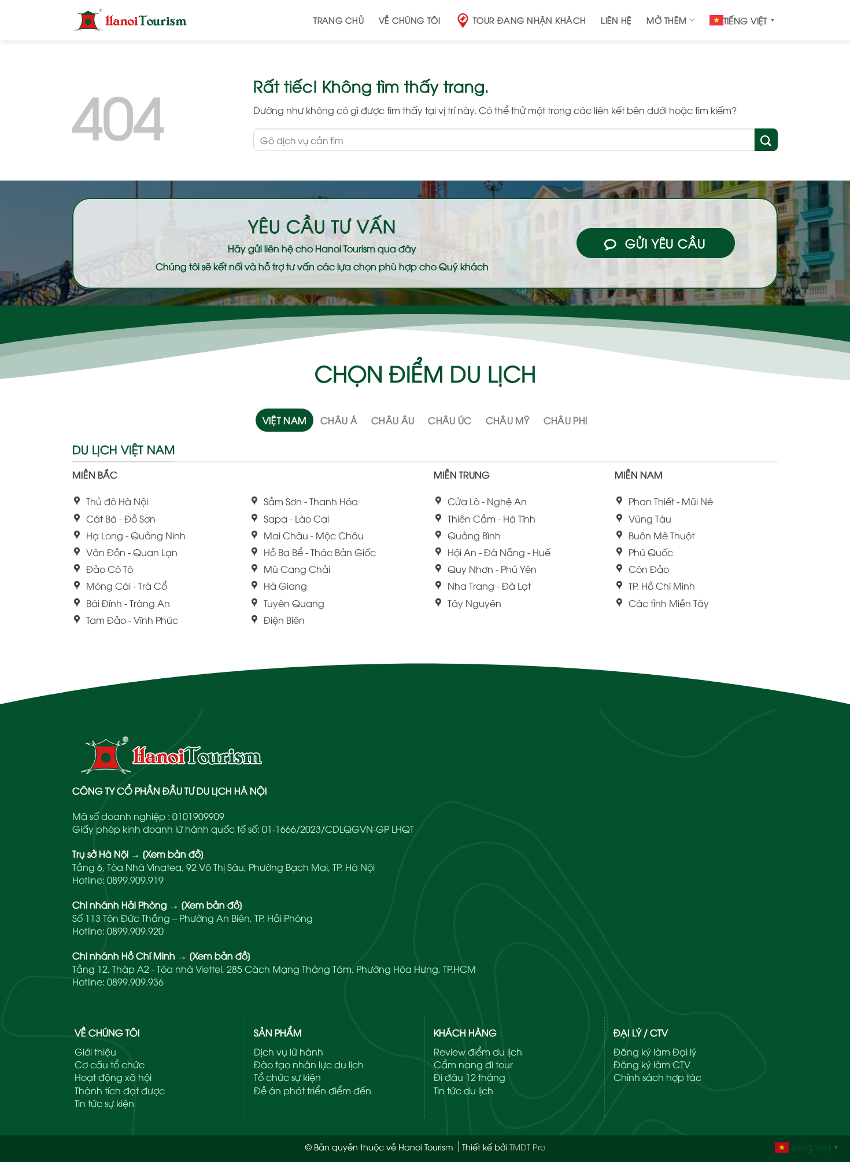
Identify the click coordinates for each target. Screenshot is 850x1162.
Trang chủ (338, 19)
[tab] (285, 420)
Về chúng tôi (409, 19)
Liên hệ (616, 19)
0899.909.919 (135, 879)
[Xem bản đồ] (173, 853)
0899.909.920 (135, 930)
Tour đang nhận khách (529, 19)
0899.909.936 (135, 981)
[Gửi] (766, 139)
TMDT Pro (527, 1146)
